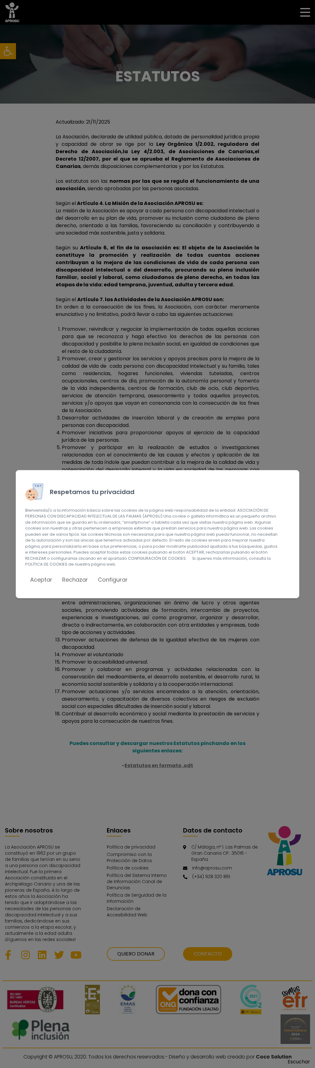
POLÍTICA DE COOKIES (46, 564)
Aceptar (41, 579)
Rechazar (75, 579)
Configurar (113, 579)
